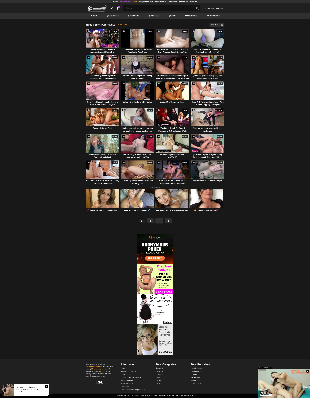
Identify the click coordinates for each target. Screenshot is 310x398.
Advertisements (127, 383)
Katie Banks (195, 377)
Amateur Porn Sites (123, 396)
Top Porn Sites (208, 8)
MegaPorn (170, 396)
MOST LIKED (192, 16)
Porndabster (162, 396)
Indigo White (196, 371)
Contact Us (125, 386)
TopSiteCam (183, 2)
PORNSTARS (135, 16)
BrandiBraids (196, 383)
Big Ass (159, 380)
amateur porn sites (101, 369)
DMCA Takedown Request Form (133, 390)
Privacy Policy (126, 374)
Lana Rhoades (196, 368)
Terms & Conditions (128, 371)
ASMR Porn (179, 396)
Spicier (134, 2)
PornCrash (144, 396)
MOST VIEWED (214, 16)
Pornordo (219, 8)
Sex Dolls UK (188, 396)
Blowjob (159, 377)
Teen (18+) (160, 368)
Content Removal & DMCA (131, 377)
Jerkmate (193, 2)
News (123, 368)
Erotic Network (160, 2)
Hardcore (159, 371)
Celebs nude (172, 2)
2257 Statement (127, 380)
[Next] (159, 220)
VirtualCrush (125, 2)
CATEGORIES (113, 16)
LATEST (173, 16)
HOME (95, 16)
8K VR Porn (153, 396)
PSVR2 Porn (135, 396)
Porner (115, 2)
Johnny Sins (195, 380)
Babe (158, 383)
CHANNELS (155, 16)
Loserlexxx (195, 374)
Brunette (159, 374)
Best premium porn (146, 2)
